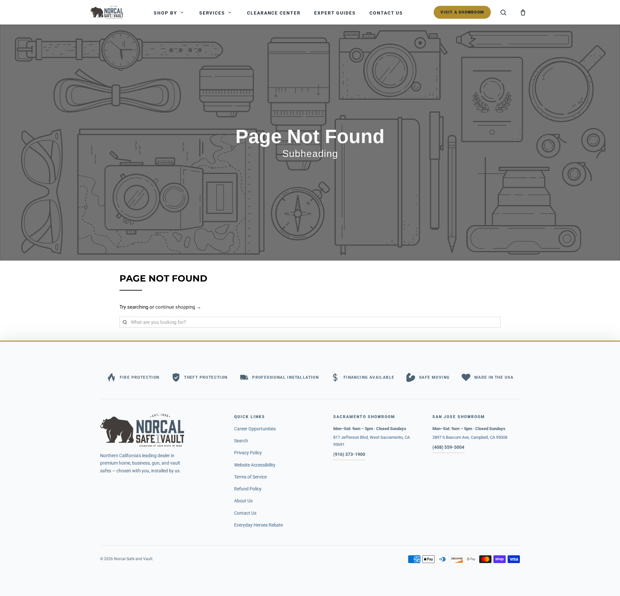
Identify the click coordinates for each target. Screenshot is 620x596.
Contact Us (245, 513)
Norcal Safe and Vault (133, 559)
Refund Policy (248, 488)
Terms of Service (250, 476)
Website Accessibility (254, 465)
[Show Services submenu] (229, 12)
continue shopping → (178, 307)
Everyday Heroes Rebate (258, 525)
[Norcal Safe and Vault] (161, 430)
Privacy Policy (248, 452)
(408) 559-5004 (448, 447)
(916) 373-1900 (349, 454)
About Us (243, 500)
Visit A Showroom (462, 12)
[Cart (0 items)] (523, 12)
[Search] (503, 12)
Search (241, 440)
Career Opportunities (255, 428)
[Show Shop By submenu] (182, 12)
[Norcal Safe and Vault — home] (106, 12)
